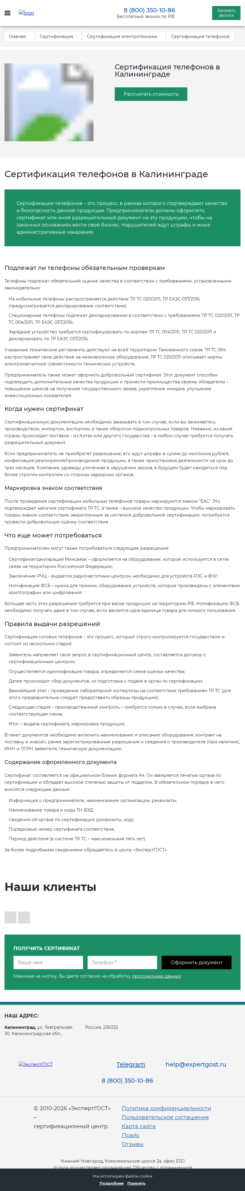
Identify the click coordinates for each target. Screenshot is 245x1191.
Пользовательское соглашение (165, 1117)
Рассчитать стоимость (151, 94)
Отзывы (132, 1144)
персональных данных (156, 976)
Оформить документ (197, 962)
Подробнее (111, 1183)
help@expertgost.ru (196, 1064)
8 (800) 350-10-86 (149, 10)
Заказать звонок (226, 13)
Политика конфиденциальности (166, 1108)
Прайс (131, 1135)
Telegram (131, 1064)
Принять (136, 1183)
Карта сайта (139, 1126)
